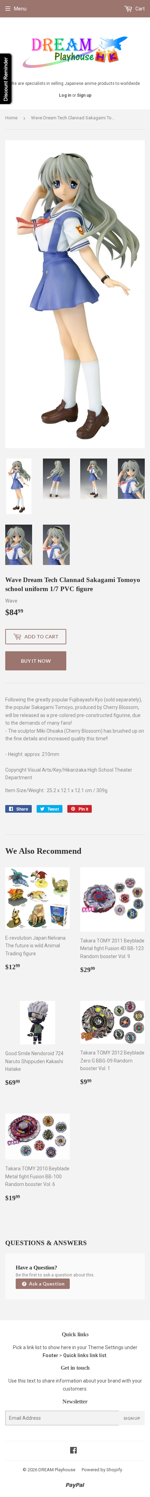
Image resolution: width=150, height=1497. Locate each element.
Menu (20, 8)
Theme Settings (105, 1347)
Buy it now (36, 661)
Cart (139, 8)
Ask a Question (46, 1284)
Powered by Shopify (102, 1469)
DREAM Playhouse (56, 1469)
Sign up (84, 95)
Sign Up (131, 1418)
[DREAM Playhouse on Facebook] (73, 1451)
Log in (65, 95)
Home (11, 117)
